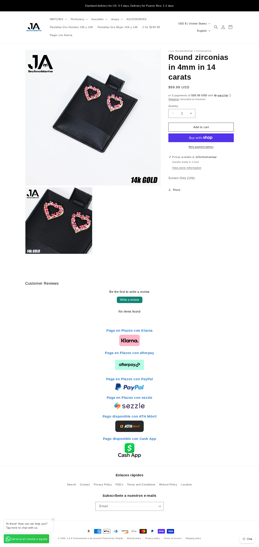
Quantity (173, 105)
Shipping (173, 99)
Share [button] (177, 189)
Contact (85, 484)
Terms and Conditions (141, 484)
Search (71, 484)
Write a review (129, 299)
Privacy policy (152, 538)
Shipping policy (193, 538)
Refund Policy (168, 484)
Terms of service (172, 538)
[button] (58, 19)
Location (186, 484)
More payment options (201, 146)
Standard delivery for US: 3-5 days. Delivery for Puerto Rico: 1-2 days (129, 5)
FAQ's (119, 484)
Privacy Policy (103, 484)
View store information (186, 167)
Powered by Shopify (112, 538)
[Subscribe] (159, 506)
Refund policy (134, 538)
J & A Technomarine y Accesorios (84, 538)
